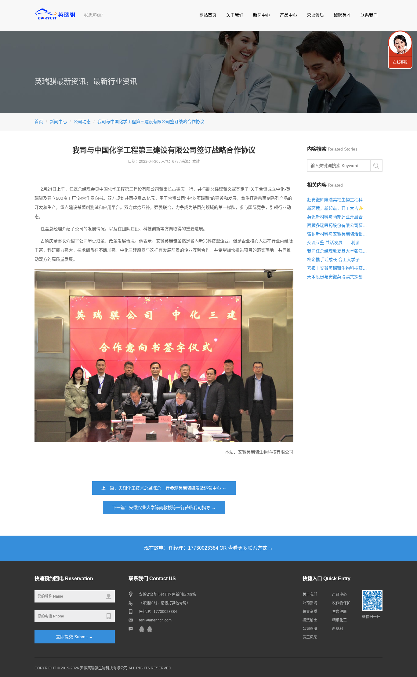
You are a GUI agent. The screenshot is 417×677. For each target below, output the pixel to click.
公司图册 (310, 629)
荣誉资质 (315, 15)
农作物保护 (341, 603)
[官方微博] (141, 629)
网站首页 (207, 15)
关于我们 (234, 15)
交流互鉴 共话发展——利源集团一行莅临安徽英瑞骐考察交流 (337, 242)
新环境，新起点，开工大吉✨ (335, 208)
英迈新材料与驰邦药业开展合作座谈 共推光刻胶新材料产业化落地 (337, 216)
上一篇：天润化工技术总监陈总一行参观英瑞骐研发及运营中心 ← (164, 488)
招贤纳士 (310, 620)
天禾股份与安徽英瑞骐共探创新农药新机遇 (337, 276)
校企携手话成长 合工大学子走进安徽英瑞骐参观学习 (337, 259)
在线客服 (400, 62)
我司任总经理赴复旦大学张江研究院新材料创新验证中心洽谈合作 (337, 251)
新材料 (337, 629)
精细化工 (339, 620)
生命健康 (339, 612)
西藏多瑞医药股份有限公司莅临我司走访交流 (337, 225)
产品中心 (288, 15)
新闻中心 (261, 15)
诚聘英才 (342, 15)
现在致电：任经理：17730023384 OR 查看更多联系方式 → (208, 548)
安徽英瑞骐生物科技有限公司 (104, 668)
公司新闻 (310, 603)
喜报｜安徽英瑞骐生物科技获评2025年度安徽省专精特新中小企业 (337, 268)
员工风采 (310, 637)
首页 (38, 121)
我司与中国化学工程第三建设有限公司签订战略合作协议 (150, 121)
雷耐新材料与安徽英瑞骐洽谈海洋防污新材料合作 (337, 233)
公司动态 (82, 121)
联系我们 (369, 15)
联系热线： (94, 15)
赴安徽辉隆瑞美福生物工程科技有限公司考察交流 (337, 199)
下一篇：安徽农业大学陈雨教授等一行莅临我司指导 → (164, 507)
